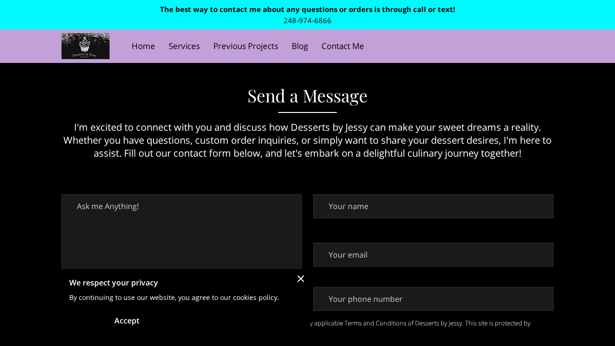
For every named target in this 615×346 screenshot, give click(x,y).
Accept (126, 320)
